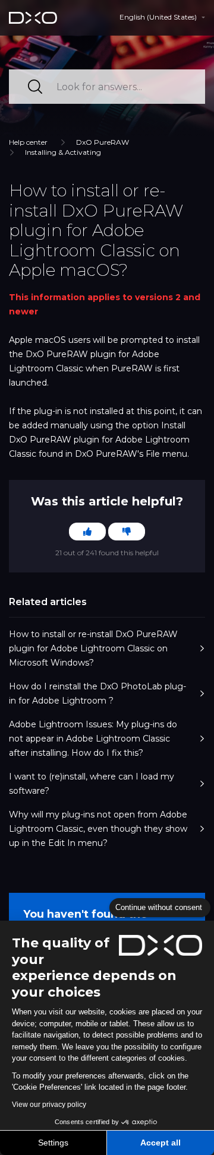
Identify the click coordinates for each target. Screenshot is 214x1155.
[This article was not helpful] (126, 531)
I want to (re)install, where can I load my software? (91, 783)
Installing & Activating (63, 152)
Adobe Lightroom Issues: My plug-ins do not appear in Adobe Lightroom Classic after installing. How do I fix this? (93, 738)
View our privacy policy (49, 1104)
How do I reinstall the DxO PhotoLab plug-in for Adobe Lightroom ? (97, 693)
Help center (28, 142)
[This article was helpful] (87, 531)
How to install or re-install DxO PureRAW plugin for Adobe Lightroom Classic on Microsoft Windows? (93, 648)
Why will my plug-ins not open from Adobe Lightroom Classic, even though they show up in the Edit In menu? (98, 828)
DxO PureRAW (102, 142)
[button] (162, 17)
